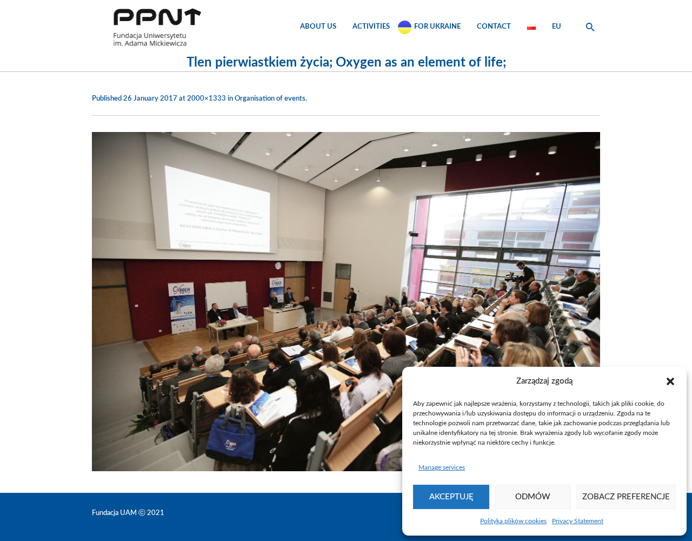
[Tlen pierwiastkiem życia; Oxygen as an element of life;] (346, 301)
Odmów (532, 497)
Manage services (441, 467)
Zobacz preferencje (626, 497)
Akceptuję (451, 497)
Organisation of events (270, 98)
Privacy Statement (577, 521)
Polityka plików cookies (513, 521)
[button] (670, 381)
